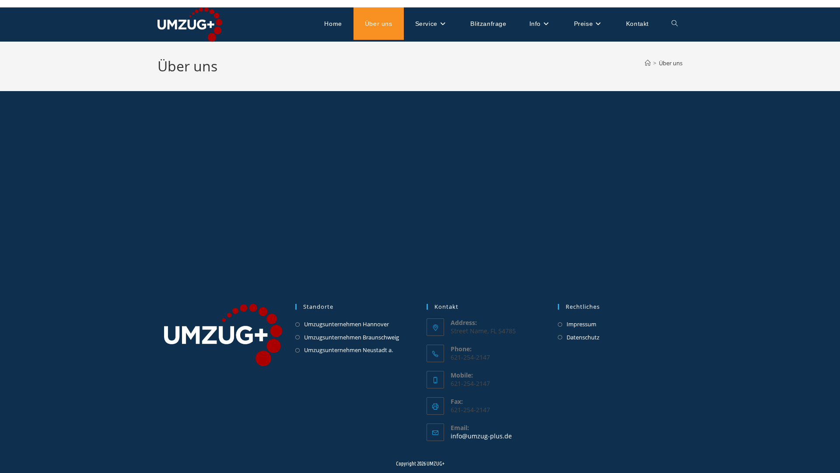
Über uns (670, 63)
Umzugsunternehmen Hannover (346, 324)
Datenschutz (583, 337)
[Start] (648, 63)
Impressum (581, 324)
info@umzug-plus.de (481, 436)
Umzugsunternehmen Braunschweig (351, 337)
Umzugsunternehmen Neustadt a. (348, 350)
